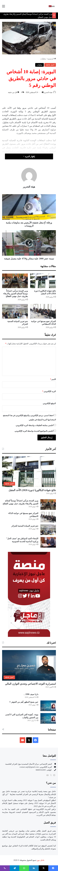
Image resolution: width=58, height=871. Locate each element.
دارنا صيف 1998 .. (31, 694)
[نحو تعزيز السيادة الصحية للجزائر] (15, 311)
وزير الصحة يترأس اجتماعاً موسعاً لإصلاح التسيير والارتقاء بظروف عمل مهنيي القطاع (15, 293)
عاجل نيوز (40, 860)
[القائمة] (3, 7)
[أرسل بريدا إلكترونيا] (43, 92)
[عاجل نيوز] (51, 6)
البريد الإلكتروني (49, 391)
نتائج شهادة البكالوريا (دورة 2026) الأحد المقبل (32, 490)
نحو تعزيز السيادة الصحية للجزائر (24, 526)
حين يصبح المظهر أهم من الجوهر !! (23, 702)
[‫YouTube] (22, 740)
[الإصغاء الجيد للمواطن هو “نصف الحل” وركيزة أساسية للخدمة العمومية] (48, 542)
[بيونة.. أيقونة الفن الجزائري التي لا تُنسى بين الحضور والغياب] (48, 718)
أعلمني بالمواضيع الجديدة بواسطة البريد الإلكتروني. (34, 431)
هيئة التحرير (48, 92)
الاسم (53, 379)
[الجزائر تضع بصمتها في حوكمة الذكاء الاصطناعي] (43, 311)
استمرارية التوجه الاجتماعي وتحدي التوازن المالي (30, 683)
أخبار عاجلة (50, 65)
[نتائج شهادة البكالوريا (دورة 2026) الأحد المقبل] (43, 281)
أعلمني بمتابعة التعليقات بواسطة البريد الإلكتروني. (34, 425)
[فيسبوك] (54, 775)
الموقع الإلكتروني (49, 403)
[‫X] (29, 740)
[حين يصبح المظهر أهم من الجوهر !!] (48, 705)
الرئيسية (50, 59)
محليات (43, 59)
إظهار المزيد (29, 156)
